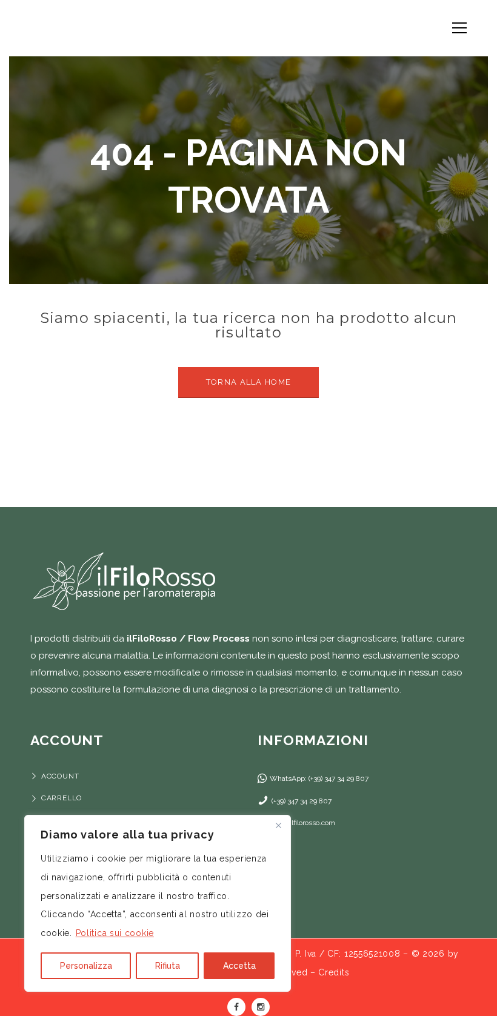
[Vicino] (278, 825)
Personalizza (86, 966)
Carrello (61, 798)
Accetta (239, 966)
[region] (157, 903)
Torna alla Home (249, 382)
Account (60, 776)
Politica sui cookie (115, 933)
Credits (333, 972)
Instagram (261, 1007)
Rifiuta (167, 966)
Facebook (236, 1007)
